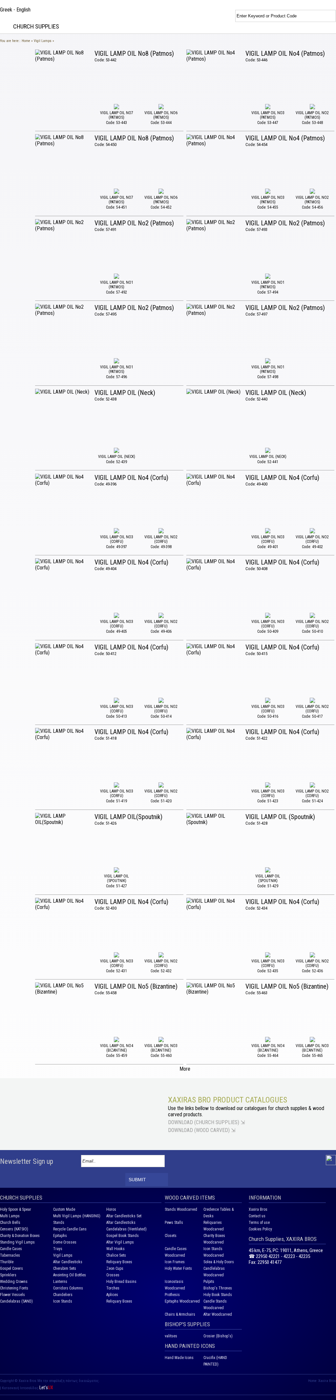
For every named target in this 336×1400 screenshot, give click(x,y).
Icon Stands (62, 1301)
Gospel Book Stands (122, 1235)
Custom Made (64, 1209)
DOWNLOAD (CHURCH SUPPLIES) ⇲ (206, 1122)
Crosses (112, 1275)
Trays (57, 1248)
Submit (137, 1179)
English (23, 10)
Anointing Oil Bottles (69, 1275)
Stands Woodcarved (181, 1209)
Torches (112, 1288)
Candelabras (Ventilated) (126, 1229)
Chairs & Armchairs (180, 1314)
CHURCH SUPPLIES (36, 26)
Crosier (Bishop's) (218, 1336)
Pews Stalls (174, 1222)
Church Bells (10, 1222)
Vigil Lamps (43, 41)
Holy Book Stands (217, 1294)
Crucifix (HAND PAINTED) (215, 1361)
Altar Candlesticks (121, 1222)
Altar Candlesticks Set (123, 1216)
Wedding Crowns (14, 1281)
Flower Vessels (12, 1294)
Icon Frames (175, 1262)
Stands (58, 1222)
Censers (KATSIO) (14, 1229)
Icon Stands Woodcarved (213, 1252)
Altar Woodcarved (217, 1314)
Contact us (257, 1216)
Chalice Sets (116, 1255)
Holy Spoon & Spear (15, 1209)
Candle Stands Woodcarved (215, 1304)
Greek (6, 10)
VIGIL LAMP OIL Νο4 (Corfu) (131, 478)
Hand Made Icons (179, 1357)
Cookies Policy (260, 1229)
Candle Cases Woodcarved (176, 1252)
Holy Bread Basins (121, 1281)
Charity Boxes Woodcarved (214, 1239)
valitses (171, 1336)
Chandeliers (63, 1294)
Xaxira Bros (258, 1209)
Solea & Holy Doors (218, 1262)
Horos (111, 1209)
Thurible (6, 1262)
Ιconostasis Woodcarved (175, 1284)
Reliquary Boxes (119, 1262)
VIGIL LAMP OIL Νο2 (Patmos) (134, 223)
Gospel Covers (11, 1268)
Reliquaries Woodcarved (213, 1225)
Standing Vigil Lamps (17, 1242)
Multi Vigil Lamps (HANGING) (76, 1216)
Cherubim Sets (64, 1268)
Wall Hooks (115, 1248)
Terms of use (259, 1222)
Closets (171, 1235)
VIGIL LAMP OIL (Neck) (124, 393)
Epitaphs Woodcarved (182, 1301)
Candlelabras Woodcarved (214, 1271)
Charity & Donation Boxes (20, 1235)
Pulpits (208, 1281)
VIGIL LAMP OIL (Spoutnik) (280, 817)
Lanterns (60, 1281)
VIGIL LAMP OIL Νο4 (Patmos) (285, 53)
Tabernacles (10, 1255)
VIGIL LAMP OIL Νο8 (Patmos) (134, 53)
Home (26, 41)
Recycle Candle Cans (70, 1229)
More (184, 1069)
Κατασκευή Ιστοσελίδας (20, 1388)
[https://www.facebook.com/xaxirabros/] (331, 1164)
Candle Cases (11, 1248)
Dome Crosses (64, 1242)
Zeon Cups (114, 1268)
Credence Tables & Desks (218, 1212)
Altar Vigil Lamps (120, 1242)
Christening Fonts (14, 1288)
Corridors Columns (68, 1288)
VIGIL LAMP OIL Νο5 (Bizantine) (136, 986)
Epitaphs (60, 1235)
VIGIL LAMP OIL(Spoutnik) (128, 817)
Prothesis (172, 1294)
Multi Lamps (10, 1216)
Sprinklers (8, 1275)
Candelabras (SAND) (16, 1301)
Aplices (112, 1294)
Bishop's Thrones (217, 1288)
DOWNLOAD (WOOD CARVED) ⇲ (201, 1130)
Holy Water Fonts (178, 1268)
